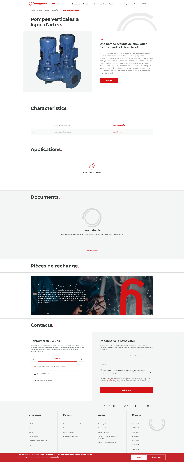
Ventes (57, 358)
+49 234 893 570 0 (42, 373)
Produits (85, 4)
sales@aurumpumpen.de (45, 380)
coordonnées (111, 380)
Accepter (139, 457)
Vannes (101, 415)
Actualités (103, 4)
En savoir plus (55, 457)
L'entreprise (76, 4)
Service (94, 4)
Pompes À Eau (55, 10)
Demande (109, 80)
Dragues (136, 415)
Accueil (33, 10)
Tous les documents (92, 250)
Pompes (47, 10)
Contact (111, 4)
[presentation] (33, 359)
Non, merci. (156, 457)
